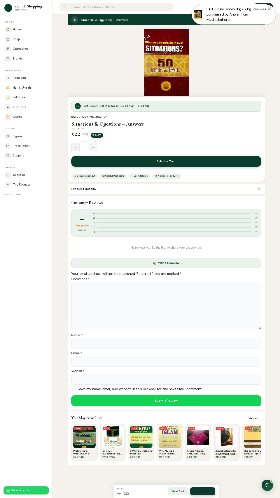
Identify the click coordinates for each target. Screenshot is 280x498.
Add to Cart (166, 161)
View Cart (178, 491)
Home (17, 29)
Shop (16, 39)
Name (77, 335)
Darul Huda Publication (89, 116)
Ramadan (16, 78)
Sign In (17, 136)
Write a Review (168, 263)
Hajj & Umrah (18, 87)
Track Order (21, 146)
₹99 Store (16, 107)
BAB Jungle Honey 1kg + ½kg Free (232, 9)
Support (18, 155)
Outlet (14, 117)
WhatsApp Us (20, 490)
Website (77, 371)
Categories (20, 49)
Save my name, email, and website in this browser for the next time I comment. (140, 389)
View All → (254, 418)
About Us (19, 175)
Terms (18, 194)
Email (76, 353)
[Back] (74, 19)
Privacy (8, 194)
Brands (18, 58)
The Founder (21, 184)
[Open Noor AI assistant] (267, 485)
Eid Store (15, 97)
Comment (80, 279)
